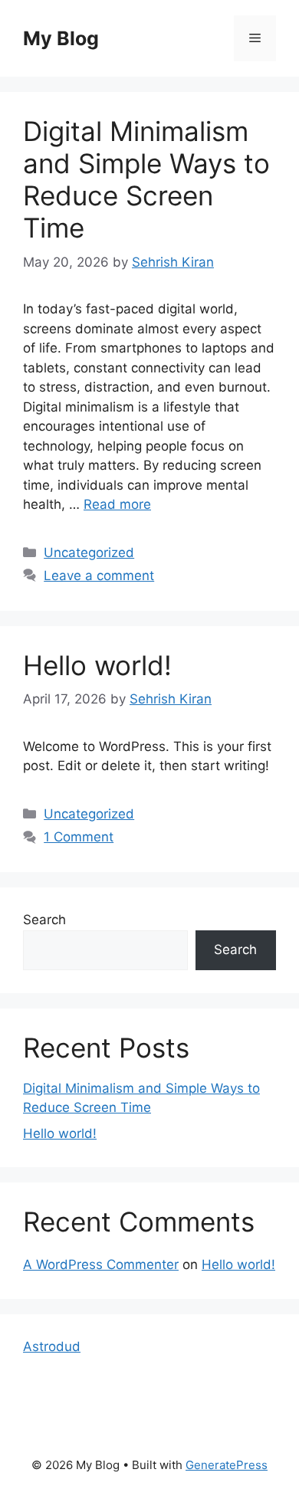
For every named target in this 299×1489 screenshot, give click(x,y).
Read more (117, 504)
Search (44, 919)
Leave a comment (99, 575)
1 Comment (78, 837)
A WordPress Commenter (101, 1264)
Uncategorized (89, 552)
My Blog (61, 38)
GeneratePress (227, 1465)
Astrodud (51, 1346)
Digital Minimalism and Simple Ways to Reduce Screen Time (146, 179)
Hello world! (97, 665)
